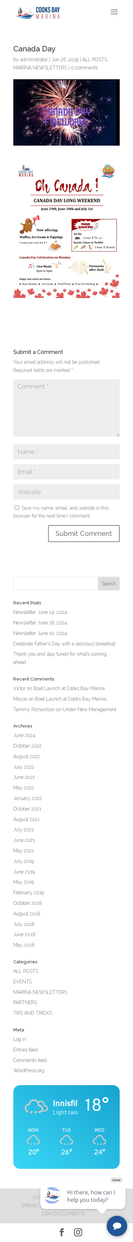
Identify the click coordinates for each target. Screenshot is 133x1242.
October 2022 (27, 746)
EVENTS (22, 981)
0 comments (84, 67)
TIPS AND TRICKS (32, 1013)
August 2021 (26, 819)
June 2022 (24, 777)
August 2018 (26, 913)
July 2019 (23, 861)
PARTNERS (25, 1002)
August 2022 (26, 756)
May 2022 (23, 787)
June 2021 (24, 840)
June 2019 (24, 872)
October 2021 (27, 809)
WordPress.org (28, 1070)
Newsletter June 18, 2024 (40, 622)
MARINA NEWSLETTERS (40, 67)
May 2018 (23, 945)
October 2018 (27, 903)
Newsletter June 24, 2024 (40, 612)
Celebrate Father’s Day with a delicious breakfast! (64, 644)
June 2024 (24, 735)
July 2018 (23, 924)
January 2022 (27, 798)
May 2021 (23, 850)
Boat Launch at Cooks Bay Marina (69, 688)
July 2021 (23, 829)
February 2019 (28, 892)
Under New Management (89, 709)
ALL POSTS (94, 59)
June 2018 (24, 934)
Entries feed (25, 1049)
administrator (34, 59)
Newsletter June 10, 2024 (40, 633)
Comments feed (30, 1060)
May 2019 (23, 882)
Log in (19, 1039)
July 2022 (23, 767)
